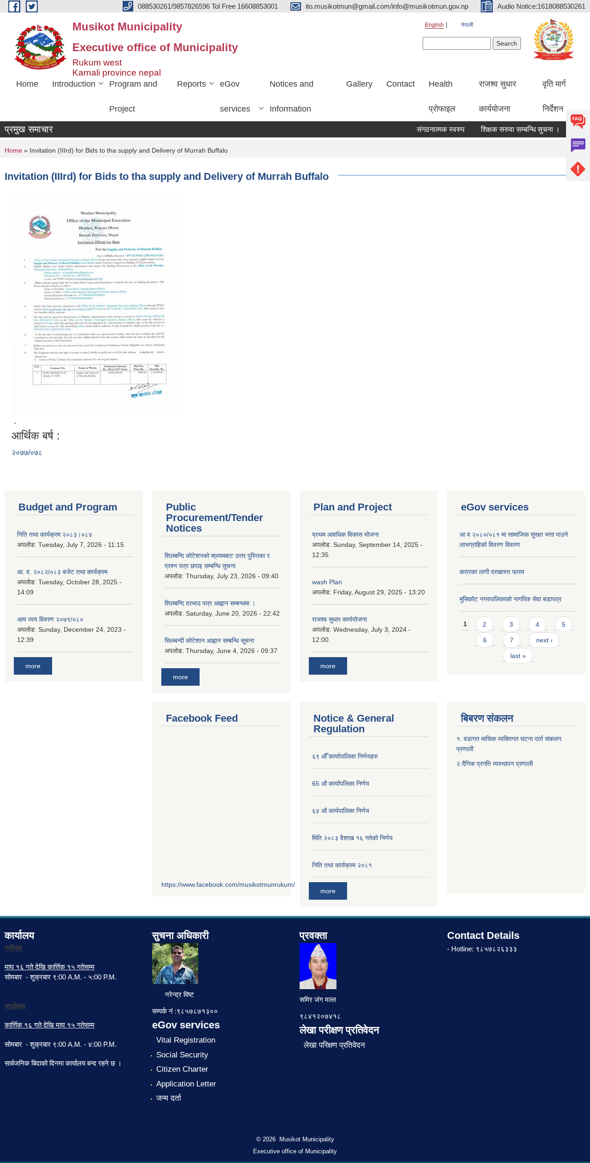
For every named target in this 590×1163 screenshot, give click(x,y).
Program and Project (133, 96)
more (33, 666)
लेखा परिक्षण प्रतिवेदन (334, 1045)
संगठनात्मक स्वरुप (431, 129)
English (434, 25)
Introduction (73, 84)
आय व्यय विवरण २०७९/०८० (50, 619)
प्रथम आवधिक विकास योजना (345, 534)
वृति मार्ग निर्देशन (554, 96)
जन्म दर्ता (168, 1098)
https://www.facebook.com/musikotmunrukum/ (228, 884)
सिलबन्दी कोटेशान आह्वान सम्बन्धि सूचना (209, 640)
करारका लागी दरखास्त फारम (492, 572)
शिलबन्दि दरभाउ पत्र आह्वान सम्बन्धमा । (210, 603)
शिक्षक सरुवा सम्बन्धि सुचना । (511, 129)
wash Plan (327, 582)
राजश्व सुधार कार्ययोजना (497, 96)
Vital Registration (185, 1040)
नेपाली (467, 25)
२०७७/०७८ (27, 453)
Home (27, 84)
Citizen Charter (182, 1069)
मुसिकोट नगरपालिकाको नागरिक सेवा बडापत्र (510, 599)
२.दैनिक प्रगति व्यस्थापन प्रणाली (494, 763)
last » (518, 655)
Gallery (359, 84)
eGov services (235, 96)
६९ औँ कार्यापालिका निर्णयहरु (345, 756)
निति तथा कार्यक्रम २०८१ (342, 865)
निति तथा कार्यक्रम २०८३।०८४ (54, 534)
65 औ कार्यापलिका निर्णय (340, 783)
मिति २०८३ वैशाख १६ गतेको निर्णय (352, 838)
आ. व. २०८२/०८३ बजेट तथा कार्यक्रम (62, 572)
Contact (400, 84)
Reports (191, 84)
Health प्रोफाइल (442, 96)
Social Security (182, 1054)
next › (544, 640)
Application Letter (186, 1084)
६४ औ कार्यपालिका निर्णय (340, 810)
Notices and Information (291, 96)
